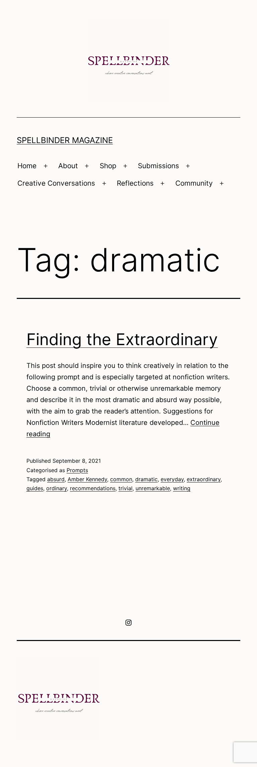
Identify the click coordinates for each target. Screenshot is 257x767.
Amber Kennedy (87, 479)
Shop (108, 166)
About (68, 166)
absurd (56, 479)
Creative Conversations (56, 183)
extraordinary (204, 479)
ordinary (56, 488)
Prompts (77, 470)
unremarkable (153, 488)
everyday (172, 479)
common (121, 479)
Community (194, 183)
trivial (125, 488)
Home (26, 166)
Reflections (135, 183)
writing (181, 488)
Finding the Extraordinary (122, 339)
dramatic (146, 479)
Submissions (158, 166)
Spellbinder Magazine (65, 140)
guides (34, 488)
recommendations (92, 488)
